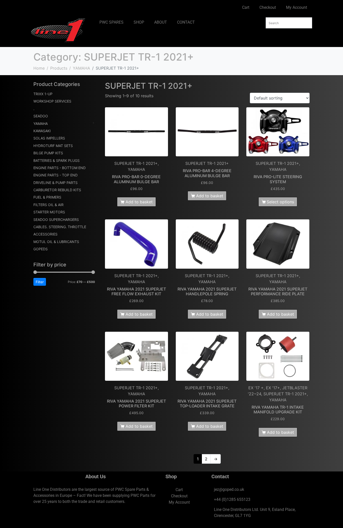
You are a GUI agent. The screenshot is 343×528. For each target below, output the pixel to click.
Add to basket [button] (139, 201)
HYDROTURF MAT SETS (53, 145)
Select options (280, 201)
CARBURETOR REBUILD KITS (57, 190)
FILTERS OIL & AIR (48, 205)
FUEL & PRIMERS (47, 197)
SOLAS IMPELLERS (49, 138)
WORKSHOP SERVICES (52, 101)
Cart (245, 7)
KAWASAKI (42, 131)
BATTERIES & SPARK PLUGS (56, 160)
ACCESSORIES (45, 234)
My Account (296, 7)
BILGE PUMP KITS (48, 153)
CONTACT (186, 22)
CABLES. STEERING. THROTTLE (59, 227)
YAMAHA (40, 123)
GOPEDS (40, 249)
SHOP (139, 22)
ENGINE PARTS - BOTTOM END (59, 168)
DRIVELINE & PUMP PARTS (55, 182)
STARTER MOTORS (49, 212)
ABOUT (160, 22)
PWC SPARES (111, 22)
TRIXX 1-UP (42, 94)
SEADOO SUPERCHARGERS (56, 219)
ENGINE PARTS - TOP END (55, 175)
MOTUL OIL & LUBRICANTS (56, 241)
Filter (40, 282)
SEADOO (40, 116)
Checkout (267, 7)
